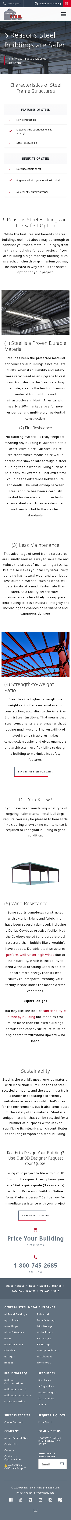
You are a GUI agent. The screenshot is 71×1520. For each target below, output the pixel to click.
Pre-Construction (14, 1401)
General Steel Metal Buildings (29, 1307)
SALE (56, 1291)
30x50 (20, 1286)
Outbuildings (45, 1332)
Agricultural (11, 1320)
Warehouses (44, 1356)
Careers (9, 1450)
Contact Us (11, 1444)
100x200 (30, 1291)
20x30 (9, 1286)
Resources (46, 1373)
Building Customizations (13, 1382)
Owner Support (13, 1422)
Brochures (44, 1380)
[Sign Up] (62, 1464)
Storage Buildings (48, 1350)
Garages (9, 1356)
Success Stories (17, 1415)
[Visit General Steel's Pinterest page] (60, 1500)
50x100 (43, 1286)
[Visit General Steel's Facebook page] (10, 1500)
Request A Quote (52, 1415)
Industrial (43, 1314)
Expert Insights (47, 1392)
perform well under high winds (30, 955)
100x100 (57, 1286)
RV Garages (44, 1338)
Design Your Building (50, 3)
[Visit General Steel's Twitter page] (30, 1500)
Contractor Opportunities (13, 1458)
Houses (9, 1362)
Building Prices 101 (16, 1389)
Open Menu (65, 16)
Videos (42, 1404)
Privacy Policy (24, 1492)
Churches (10, 1350)
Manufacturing (46, 1320)
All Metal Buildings (15, 1314)
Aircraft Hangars (14, 1332)
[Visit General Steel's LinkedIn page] (40, 1500)
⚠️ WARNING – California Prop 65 (15, 1467)
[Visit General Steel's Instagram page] (50, 1500)
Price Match (45, 1422)
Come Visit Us (49, 1431)
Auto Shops (11, 1326)
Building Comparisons (18, 1395)
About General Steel (16, 1438)
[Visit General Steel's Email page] (35, 1511)
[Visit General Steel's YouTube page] (20, 1500)
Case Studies (46, 1398)
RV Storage (44, 1344)
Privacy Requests (44, 1492)
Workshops (44, 1362)
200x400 (44, 1291)
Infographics (46, 1386)
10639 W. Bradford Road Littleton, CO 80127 (49, 1441)
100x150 (17, 1291)
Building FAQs (15, 1373)
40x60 (31, 1286)
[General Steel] (13, 14)
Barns (8, 1338)
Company (11, 1431)
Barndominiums (14, 1344)
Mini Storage (45, 1326)
